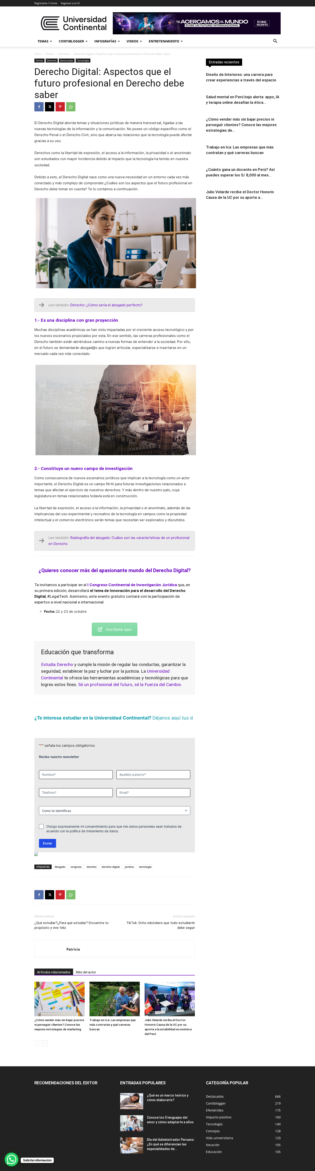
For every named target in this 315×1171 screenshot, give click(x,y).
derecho (92, 859)
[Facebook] (39, 106)
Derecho (64, 54)
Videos (132, 41)
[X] (49, 106)
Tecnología (83, 60)
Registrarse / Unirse (45, 3)
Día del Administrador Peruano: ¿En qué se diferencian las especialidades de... (171, 1136)
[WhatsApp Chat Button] (11, 1159)
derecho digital (111, 859)
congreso (76, 859)
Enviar (47, 835)
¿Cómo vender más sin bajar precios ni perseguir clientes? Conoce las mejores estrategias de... (241, 125)
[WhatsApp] (70, 106)
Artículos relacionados (53, 964)
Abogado (60, 859)
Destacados (66, 60)
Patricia (73, 941)
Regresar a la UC (70, 3)
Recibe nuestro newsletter (59, 749)
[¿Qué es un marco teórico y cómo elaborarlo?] (131, 1093)
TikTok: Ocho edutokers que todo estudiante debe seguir (160, 917)
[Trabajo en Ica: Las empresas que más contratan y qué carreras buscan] (114, 991)
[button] (275, 41)
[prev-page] (37, 1035)
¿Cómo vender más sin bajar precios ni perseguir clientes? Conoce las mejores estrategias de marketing (59, 1017)
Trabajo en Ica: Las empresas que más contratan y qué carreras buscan (112, 1017)
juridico (129, 859)
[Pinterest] (60, 106)
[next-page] (45, 1035)
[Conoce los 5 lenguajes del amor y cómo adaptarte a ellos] (131, 1115)
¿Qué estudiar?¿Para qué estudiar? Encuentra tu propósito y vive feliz (71, 917)
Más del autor (86, 964)
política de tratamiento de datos (94, 823)
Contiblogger (71, 41)
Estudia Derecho (57, 664)
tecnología (145, 859)
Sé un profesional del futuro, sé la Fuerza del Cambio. (130, 684)
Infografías (105, 41)
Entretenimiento (164, 41)
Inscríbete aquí (118, 629)
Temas (43, 41)
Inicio (37, 54)
